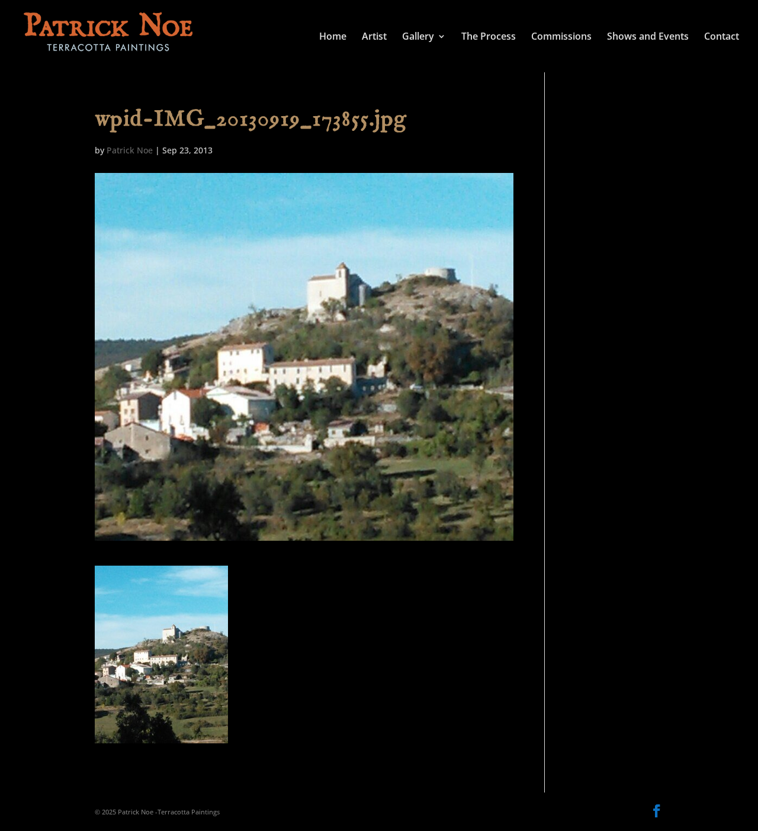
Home (332, 37)
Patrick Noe (130, 150)
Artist (374, 37)
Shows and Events (648, 37)
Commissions (561, 37)
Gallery (418, 37)
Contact (721, 37)
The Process (488, 37)
